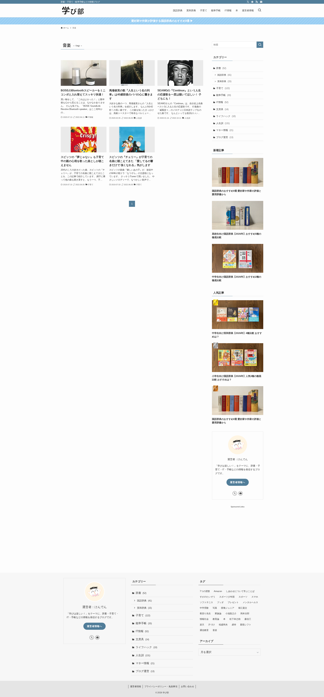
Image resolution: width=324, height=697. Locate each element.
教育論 (216, 619)
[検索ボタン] (259, 10)
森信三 (248, 619)
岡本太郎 (244, 613)
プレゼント (233, 602)
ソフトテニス (206, 602)
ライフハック (226, 116)
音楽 (215, 630)
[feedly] (252, 2)
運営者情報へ (237, 482)
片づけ (211, 624)
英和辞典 (224, 81)
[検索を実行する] (259, 44)
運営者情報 (135, 686)
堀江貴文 (242, 608)
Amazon (218, 591)
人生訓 (223, 123)
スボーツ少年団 (227, 597)
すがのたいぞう (207, 597)
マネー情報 (224, 130)
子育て (223, 88)
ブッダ (220, 602)
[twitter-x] (248, 2)
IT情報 (222, 102)
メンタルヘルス (250, 602)
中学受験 (204, 608)
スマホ (254, 597)
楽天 (202, 624)
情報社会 (204, 619)
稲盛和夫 (223, 624)
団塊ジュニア (227, 608)
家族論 (218, 613)
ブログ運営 (224, 137)
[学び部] (73, 10)
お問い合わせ (187, 686)
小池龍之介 (230, 613)
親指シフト (245, 624)
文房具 (222, 109)
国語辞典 (224, 75)
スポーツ (243, 597)
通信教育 (204, 630)
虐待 (234, 624)
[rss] (256, 2)
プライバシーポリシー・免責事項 (160, 686)
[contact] (261, 2)
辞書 (221, 68)
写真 (215, 608)
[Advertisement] (237, 529)
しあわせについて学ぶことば (240, 591)
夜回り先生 (205, 613)
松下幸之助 (235, 619)
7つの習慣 (205, 591)
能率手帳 (223, 95)
